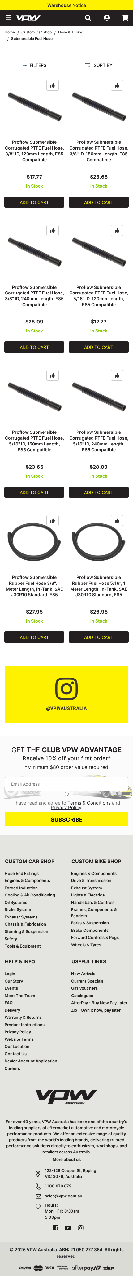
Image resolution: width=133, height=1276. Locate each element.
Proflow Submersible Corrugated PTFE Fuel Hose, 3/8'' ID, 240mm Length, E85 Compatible (34, 295)
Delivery (12, 1010)
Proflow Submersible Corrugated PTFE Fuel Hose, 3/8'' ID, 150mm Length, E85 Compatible (98, 150)
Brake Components (90, 930)
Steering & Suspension (26, 931)
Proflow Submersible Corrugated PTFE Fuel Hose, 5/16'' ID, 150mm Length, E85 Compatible (34, 440)
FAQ (9, 1002)
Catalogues (82, 995)
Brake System (18, 909)
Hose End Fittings (22, 873)
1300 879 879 (58, 1185)
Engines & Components (27, 880)
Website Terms (19, 1039)
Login (10, 973)
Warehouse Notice (66, 5)
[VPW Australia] (36, 18)
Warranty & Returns (23, 1017)
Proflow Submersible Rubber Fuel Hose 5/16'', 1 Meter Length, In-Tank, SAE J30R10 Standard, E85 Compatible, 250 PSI (98, 589)
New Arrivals (83, 973)
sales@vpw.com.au (63, 1195)
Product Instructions (25, 1024)
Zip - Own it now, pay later (96, 1010)
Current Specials (87, 981)
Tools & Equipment (23, 946)
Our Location (17, 1046)
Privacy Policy (66, 807)
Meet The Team (20, 995)
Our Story (14, 981)
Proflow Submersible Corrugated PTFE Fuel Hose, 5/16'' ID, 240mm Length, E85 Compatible (98, 440)
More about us (67, 1159)
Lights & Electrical (88, 894)
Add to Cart (34, 202)
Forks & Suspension (90, 922)
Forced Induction (21, 887)
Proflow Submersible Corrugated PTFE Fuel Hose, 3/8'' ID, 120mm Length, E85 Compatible (34, 150)
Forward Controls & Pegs (95, 937)
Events (11, 988)
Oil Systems (16, 902)
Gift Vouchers (84, 988)
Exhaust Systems (21, 916)
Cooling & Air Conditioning (30, 894)
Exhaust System (86, 887)
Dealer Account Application (31, 1060)
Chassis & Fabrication (25, 924)
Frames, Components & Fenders (94, 912)
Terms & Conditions (89, 803)
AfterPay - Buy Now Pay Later (99, 1002)
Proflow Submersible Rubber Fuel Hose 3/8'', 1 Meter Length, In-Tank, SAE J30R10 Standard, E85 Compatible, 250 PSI (34, 589)
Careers (12, 1068)
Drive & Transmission (91, 880)
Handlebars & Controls (92, 902)
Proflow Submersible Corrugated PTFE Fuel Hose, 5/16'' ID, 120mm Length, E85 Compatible (98, 295)
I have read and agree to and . (66, 805)
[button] (8, 18)
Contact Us (16, 1053)
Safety (11, 938)
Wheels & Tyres (86, 944)
